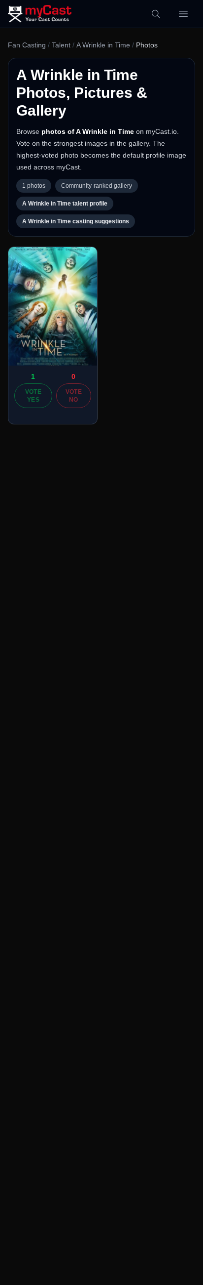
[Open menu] (183, 14)
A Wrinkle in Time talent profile (64, 203)
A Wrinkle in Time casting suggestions (75, 221)
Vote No (74, 395)
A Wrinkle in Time (103, 45)
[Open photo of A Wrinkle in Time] (52, 306)
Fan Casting (27, 45)
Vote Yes (33, 395)
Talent (61, 45)
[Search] (156, 14)
